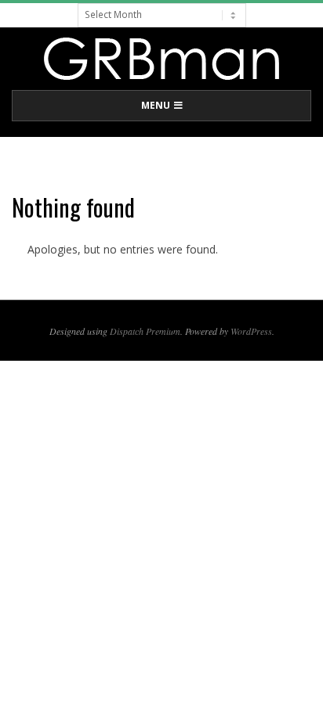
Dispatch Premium (145, 331)
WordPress (251, 331)
